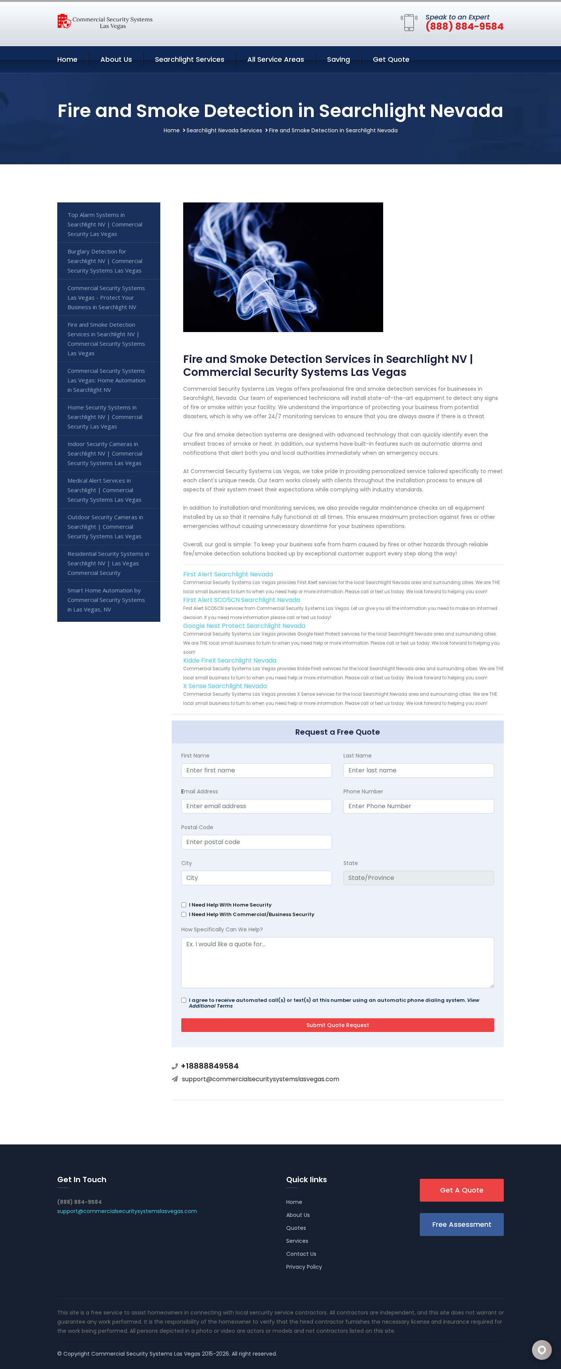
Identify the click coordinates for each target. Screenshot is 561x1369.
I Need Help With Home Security (230, 905)
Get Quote (391, 59)
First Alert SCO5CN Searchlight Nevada (241, 599)
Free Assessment (462, 1224)
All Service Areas (275, 59)
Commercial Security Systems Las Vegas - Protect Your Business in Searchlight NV (106, 297)
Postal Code (197, 827)
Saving (338, 59)
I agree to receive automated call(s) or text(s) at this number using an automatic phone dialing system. (334, 1003)
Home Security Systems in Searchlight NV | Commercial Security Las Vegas (105, 416)
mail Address (199, 791)
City (186, 863)
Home (67, 59)
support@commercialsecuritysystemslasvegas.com (260, 1079)
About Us (116, 59)
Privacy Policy (304, 1267)
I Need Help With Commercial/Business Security (251, 914)
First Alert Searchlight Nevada (228, 574)
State (350, 863)
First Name (195, 755)
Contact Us (301, 1254)
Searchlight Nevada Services (224, 130)
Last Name (357, 755)
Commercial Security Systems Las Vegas (145, 1354)
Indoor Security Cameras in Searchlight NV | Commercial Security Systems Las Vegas (105, 453)
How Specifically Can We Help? (222, 929)
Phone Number (363, 791)
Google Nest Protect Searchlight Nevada (244, 625)
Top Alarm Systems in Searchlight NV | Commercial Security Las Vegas (105, 224)
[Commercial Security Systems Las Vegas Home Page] (105, 21)
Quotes (296, 1228)
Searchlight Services (189, 59)
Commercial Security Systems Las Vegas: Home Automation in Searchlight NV (106, 380)
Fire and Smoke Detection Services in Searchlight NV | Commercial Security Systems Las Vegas (106, 339)
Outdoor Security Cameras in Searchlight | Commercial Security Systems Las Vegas (105, 526)
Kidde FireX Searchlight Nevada (229, 660)
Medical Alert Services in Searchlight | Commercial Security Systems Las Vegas (105, 490)
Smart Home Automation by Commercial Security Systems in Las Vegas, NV (106, 599)
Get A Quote (462, 1190)
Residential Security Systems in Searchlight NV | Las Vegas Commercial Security (108, 563)
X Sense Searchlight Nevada (225, 686)
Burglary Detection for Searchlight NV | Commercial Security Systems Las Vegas (105, 260)
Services (297, 1241)
